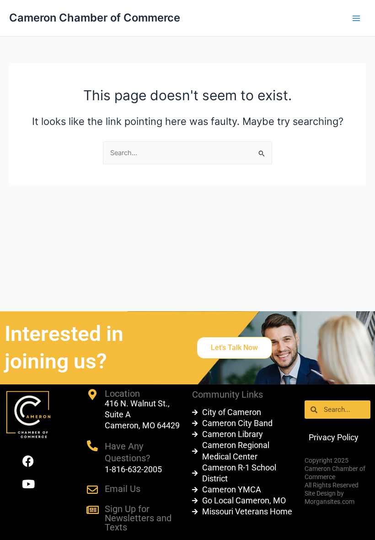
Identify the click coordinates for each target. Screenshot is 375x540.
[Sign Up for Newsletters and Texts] (92, 509)
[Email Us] (92, 489)
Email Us (122, 488)
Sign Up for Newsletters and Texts (138, 518)
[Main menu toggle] (356, 18)
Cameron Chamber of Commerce (94, 17)
